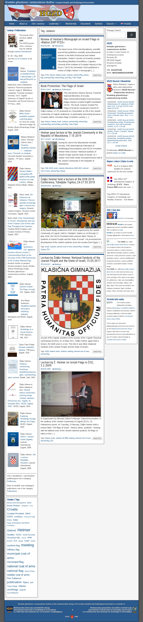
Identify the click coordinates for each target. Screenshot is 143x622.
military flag (83, 121)
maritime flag (78, 75)
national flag (59, 78)
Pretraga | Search (114, 30)
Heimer (58, 75)
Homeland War (13, 538)
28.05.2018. (47, 186)
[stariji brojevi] (121, 146)
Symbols (98, 23)
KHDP (26, 541)
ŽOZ (48, 249)
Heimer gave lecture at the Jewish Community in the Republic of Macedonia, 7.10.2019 (72, 134)
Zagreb (22, 590)
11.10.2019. (47, 139)
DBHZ (28, 514)
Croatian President (15, 513)
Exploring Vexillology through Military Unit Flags (27, 419)
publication (14, 582)
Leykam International (22, 52)
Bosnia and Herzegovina (16, 503)
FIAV (55, 139)
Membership (70, 23)
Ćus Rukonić (12, 593)
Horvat (24, 538)
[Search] (131, 35)
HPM (29, 538)
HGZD (51, 168)
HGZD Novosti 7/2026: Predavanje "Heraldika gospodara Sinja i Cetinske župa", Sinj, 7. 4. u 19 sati (120, 114)
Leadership (54, 23)
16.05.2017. (47, 264)
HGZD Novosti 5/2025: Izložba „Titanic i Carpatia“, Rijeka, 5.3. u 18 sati (120, 131)
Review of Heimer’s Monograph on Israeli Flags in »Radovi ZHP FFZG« (70, 41)
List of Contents (21, 59)
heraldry (11, 534)
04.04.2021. (47, 46)
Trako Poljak (76, 78)
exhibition (18, 517)
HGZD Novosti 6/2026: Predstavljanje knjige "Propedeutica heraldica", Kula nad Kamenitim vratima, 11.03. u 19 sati (120, 123)
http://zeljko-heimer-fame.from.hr (118, 244)
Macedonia (69, 168)
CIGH (134, 612)
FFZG (47, 75)
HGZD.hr (121, 218)
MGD (76, 168)
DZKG (47, 351)
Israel (63, 75)
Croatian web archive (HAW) (116, 339)
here (132, 235)
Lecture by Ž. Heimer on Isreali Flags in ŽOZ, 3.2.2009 (67, 364)
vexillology (12, 589)
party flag (68, 78)
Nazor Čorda (29, 571)
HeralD (120, 224)
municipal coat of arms (18, 555)
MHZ (80, 168)
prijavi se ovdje (119, 153)
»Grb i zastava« (38, 23)
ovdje (121, 230)
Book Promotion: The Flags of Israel (62, 86)
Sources (110, 23)
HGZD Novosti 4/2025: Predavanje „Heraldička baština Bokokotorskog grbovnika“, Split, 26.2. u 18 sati (120, 139)
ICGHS (9, 541)
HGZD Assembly (29, 535)
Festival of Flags (29, 517)
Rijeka (26, 582)
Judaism (69, 75)
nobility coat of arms (18, 574)
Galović (52, 75)
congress (24, 506)
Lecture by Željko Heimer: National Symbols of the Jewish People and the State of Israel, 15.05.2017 (71, 259)
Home (11, 23)
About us (23, 23)
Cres (31, 506)
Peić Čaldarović (14, 578)
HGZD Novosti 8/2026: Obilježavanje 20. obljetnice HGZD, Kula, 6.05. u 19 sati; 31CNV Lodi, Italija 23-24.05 (120, 105)
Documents (86, 23)
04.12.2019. (47, 89)
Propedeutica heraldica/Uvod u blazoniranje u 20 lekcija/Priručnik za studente (28, 76)
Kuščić (33, 541)
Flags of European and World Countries (18, 524)
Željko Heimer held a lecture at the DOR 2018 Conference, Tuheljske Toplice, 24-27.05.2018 (68, 180)
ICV (15, 541)
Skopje (62, 171)
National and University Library (121, 329)
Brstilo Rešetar (13, 505)
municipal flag (49, 78)
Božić (29, 503)
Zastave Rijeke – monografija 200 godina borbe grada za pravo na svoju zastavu (27, 176)
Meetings (57, 89)
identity (20, 541)
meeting (70, 351)
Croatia (12, 509)
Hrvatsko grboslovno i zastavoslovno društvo (29, 2)
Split (31, 583)
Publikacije (11, 481)
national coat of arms (64, 247)
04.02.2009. (47, 369)
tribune (22, 586)
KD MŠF (65, 438)
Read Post (97, 75)
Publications (59, 46)
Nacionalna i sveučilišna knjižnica (123, 308)
